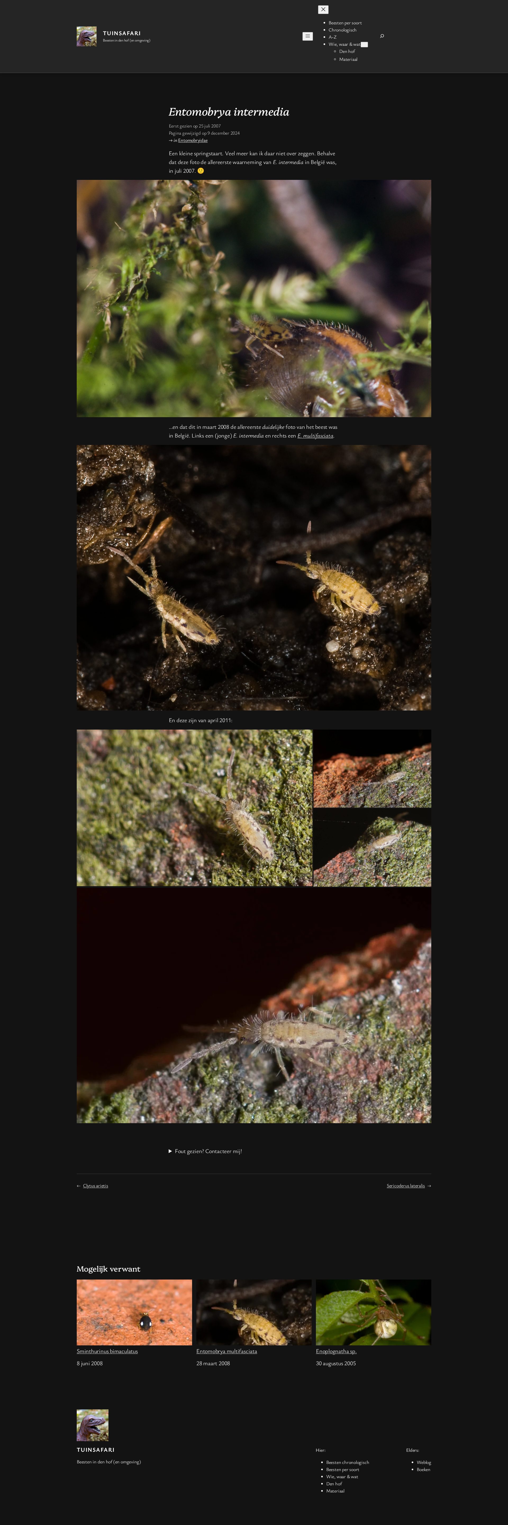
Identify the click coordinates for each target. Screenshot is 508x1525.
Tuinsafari (122, 33)
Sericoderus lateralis (406, 1185)
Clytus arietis (95, 1185)
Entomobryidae (192, 140)
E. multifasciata (315, 435)
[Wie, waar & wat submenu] (364, 44)
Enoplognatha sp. (336, 1350)
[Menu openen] (307, 36)
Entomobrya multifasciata (226, 1350)
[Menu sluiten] (323, 9)
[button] (194, 808)
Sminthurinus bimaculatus (107, 1350)
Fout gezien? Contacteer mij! (208, 1151)
